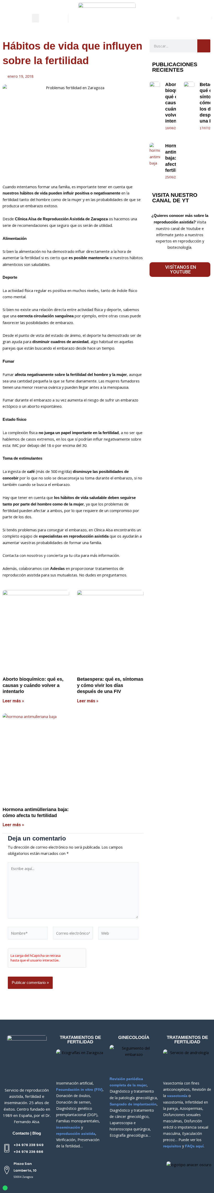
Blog (36, 1133)
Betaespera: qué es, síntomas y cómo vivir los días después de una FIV (110, 685)
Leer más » (13, 700)
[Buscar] (203, 45)
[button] (35, 18)
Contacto (21, 1133)
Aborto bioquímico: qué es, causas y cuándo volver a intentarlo (33, 685)
